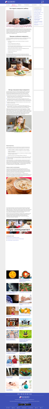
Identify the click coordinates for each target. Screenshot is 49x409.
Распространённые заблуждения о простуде (13, 237)
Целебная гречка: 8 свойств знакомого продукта (38, 17)
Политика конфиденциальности (30, 399)
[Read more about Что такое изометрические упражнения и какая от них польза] (25, 384)
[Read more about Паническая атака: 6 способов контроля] (12, 372)
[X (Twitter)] (20, 394)
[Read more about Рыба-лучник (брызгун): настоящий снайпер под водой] (25, 347)
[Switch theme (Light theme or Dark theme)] (43, 1)
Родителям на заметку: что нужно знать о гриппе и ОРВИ (38, 13)
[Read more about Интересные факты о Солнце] (12, 274)
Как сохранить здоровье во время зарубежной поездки (38, 9)
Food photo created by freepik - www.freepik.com (19, 76)
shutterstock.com (19, 194)
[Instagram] (27, 394)
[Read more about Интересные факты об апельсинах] (25, 311)
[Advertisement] (19, 82)
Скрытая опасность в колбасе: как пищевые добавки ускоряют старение (38, 19)
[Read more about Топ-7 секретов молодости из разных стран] (25, 322)
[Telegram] (29, 394)
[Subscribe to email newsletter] (41, 2)
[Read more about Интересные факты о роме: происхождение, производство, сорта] (12, 322)
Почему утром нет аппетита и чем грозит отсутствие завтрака (15, 238)
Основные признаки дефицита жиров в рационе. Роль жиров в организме (38, 22)
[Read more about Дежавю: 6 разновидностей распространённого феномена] (12, 334)
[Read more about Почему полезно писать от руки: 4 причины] (25, 299)
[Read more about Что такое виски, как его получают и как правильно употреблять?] (12, 347)
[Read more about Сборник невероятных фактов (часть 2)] (25, 359)
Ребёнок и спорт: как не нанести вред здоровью (38, 24)
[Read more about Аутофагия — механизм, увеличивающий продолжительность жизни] (12, 359)
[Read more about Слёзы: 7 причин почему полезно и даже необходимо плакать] (12, 287)
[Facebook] (18, 394)
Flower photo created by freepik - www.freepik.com (19, 27)
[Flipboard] (25, 394)
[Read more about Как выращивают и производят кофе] (25, 287)
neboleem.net (30, 218)
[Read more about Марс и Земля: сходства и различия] (12, 299)
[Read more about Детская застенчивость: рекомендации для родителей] (12, 311)
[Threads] (23, 394)
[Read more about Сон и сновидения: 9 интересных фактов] (12, 384)
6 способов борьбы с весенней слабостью (13, 240)
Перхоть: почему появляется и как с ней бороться (38, 15)
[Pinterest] (21, 394)
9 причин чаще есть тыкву (37, 11)
